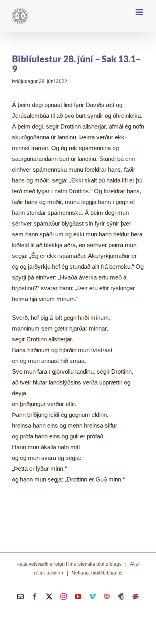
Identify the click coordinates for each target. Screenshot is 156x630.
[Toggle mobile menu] (140, 12)
